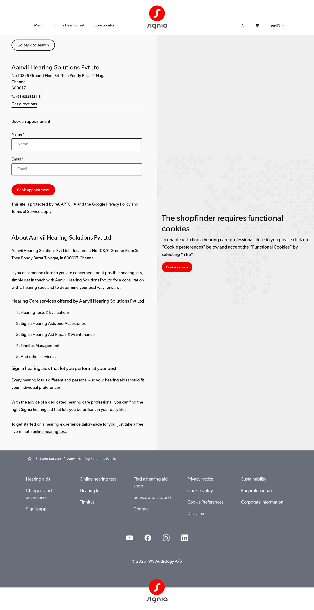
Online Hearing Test (69, 25)
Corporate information (262, 502)
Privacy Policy (118, 205)
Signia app (36, 509)
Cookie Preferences (205, 502)
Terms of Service (25, 212)
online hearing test (49, 432)
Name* (17, 135)
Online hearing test (98, 479)
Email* (17, 160)
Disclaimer (197, 514)
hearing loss (33, 380)
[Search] (242, 25)
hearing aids (116, 380)
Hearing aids (38, 479)
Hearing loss (91, 491)
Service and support (152, 497)
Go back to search (33, 45)
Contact (141, 509)
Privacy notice (200, 479)
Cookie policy (200, 491)
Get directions (24, 104)
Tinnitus (87, 502)
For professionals (257, 491)
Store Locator (104, 25)
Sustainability (253, 479)
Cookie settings (177, 267)
